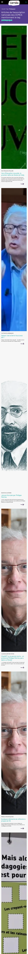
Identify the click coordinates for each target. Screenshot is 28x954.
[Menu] (2, 2)
